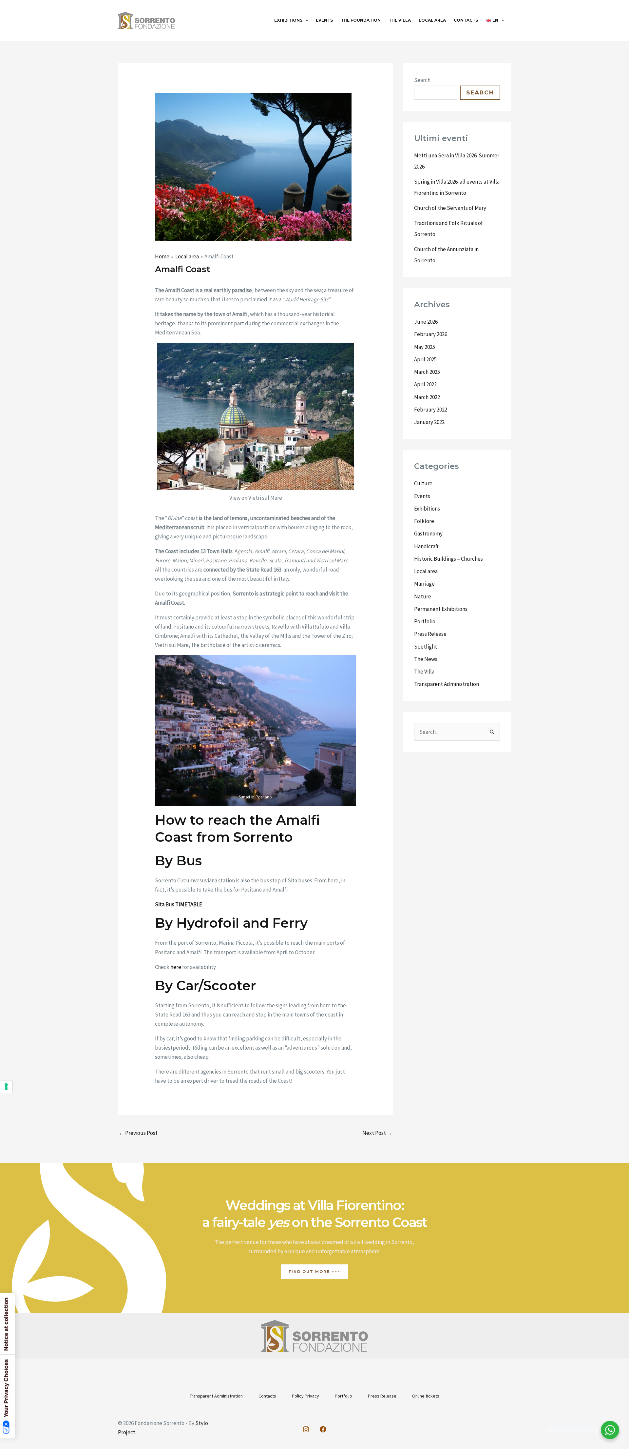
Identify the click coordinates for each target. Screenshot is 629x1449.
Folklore (424, 521)
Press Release (430, 633)
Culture (423, 483)
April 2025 (425, 359)
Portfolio (424, 621)
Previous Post (138, 1133)
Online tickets (425, 1396)
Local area (426, 571)
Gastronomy (428, 533)
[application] (305, 20)
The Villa (400, 20)
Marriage (424, 583)
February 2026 (430, 334)
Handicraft (426, 546)
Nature (422, 596)
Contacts (466, 20)
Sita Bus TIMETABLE (178, 904)
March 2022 (427, 397)
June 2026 (426, 321)
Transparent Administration (446, 684)
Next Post (377, 1133)
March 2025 (427, 371)
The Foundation (361, 20)
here (175, 967)
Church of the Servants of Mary (450, 207)
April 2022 (425, 384)
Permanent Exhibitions (440, 609)
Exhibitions (288, 20)
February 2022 (430, 409)
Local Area (432, 20)
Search (422, 80)
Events (324, 20)
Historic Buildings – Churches (448, 558)
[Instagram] (306, 1429)
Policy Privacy (305, 1396)
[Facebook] (323, 1429)
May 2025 (424, 347)
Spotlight (425, 646)
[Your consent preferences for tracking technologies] (6, 1086)
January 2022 (429, 422)
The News (425, 659)
